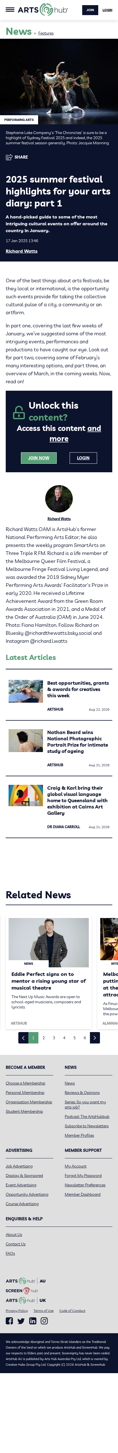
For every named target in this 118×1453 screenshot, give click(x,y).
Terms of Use (44, 1310)
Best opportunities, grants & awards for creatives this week (78, 689)
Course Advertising (22, 1203)
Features (46, 33)
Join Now (38, 458)
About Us (14, 1234)
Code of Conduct (72, 1310)
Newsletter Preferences (85, 1184)
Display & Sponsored (24, 1175)
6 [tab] (85, 1037)
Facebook (9, 1321)
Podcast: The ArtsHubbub (87, 1116)
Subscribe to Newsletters (87, 1125)
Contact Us (15, 1244)
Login (107, 10)
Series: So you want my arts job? (85, 1104)
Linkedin (32, 1321)
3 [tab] (54, 1037)
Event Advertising (21, 1184)
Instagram (44, 1321)
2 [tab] (43, 1037)
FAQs (10, 1253)
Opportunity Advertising (27, 1194)
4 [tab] (64, 1037)
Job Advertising (19, 1166)
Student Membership (24, 1111)
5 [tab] (74, 1037)
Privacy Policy (17, 1310)
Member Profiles (79, 1135)
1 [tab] (33, 1037)
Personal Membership (25, 1092)
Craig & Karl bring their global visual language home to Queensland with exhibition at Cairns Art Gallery (77, 800)
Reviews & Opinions (82, 1092)
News (70, 1083)
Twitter (21, 1321)
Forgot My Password (83, 1175)
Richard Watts (22, 251)
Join (90, 10)
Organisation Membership (29, 1102)
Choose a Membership (25, 1083)
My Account (75, 1166)
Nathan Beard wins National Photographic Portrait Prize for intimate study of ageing (77, 741)
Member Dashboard (83, 1194)
